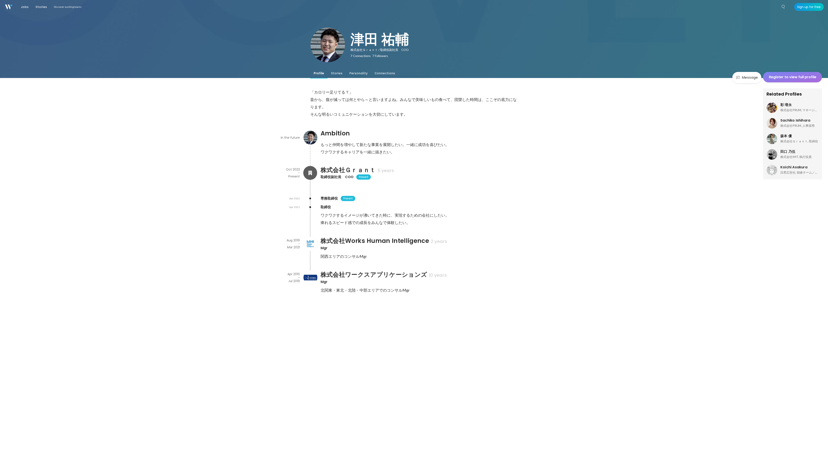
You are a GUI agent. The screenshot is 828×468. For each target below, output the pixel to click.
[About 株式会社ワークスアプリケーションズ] (310, 277)
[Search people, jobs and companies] (783, 7)
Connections (384, 73)
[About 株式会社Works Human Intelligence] (310, 244)
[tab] (319, 73)
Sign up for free (809, 7)
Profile (319, 73)
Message (750, 77)
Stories (336, 73)
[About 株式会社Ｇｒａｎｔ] (310, 173)
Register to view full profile (792, 77)
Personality (358, 73)
